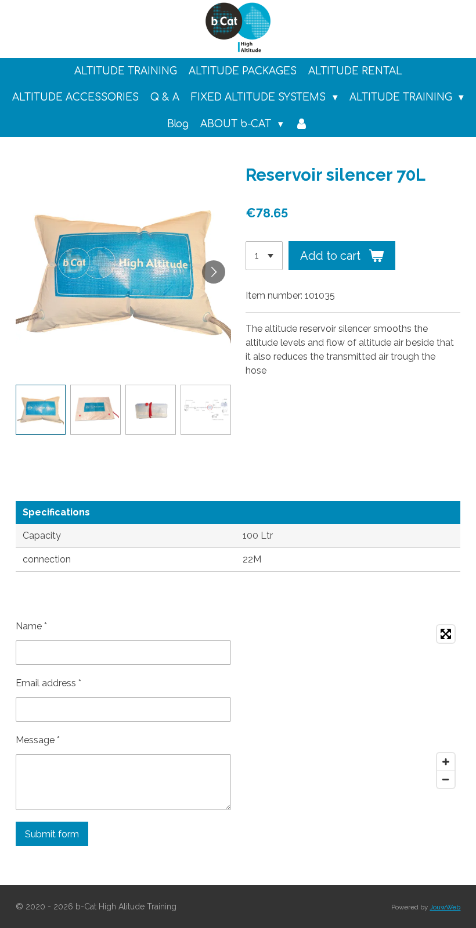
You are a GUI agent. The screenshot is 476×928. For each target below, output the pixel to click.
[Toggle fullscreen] (446, 634)
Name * (31, 626)
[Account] (302, 124)
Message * (38, 740)
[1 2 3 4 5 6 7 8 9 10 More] (264, 255)
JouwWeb (445, 907)
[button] (41, 410)
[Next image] (213, 272)
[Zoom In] (446, 762)
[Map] (352, 706)
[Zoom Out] (446, 779)
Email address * (48, 683)
